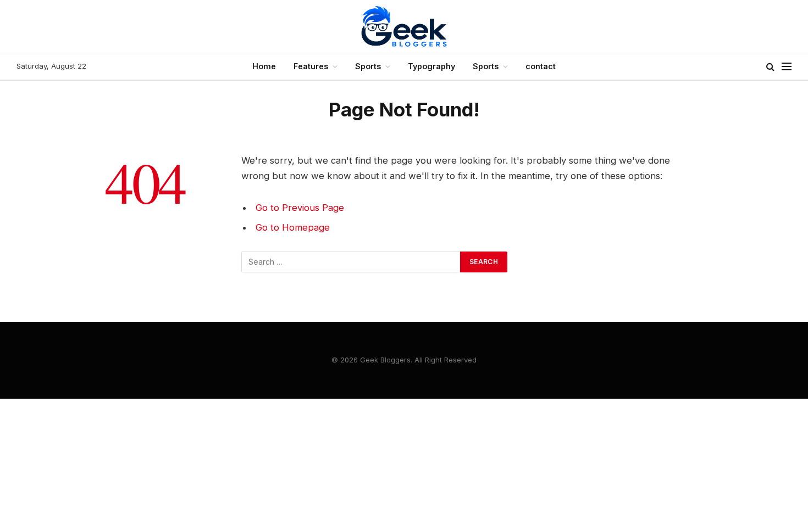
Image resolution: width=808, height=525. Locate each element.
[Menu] (787, 66)
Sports (368, 66)
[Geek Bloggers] (404, 26)
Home (264, 66)
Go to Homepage (293, 227)
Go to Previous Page (300, 207)
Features (311, 66)
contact (540, 66)
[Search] (770, 66)
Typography (431, 66)
